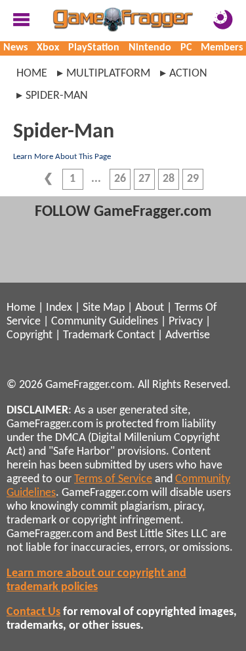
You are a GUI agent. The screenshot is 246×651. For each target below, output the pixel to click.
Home (31, 73)
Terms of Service (113, 479)
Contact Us (33, 612)
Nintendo (150, 48)
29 (193, 179)
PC (186, 48)
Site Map (104, 307)
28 (168, 179)
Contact (136, 335)
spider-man (57, 96)
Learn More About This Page (62, 156)
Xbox (48, 48)
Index (59, 307)
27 (144, 179)
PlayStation (93, 48)
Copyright (29, 335)
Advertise (187, 335)
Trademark (88, 335)
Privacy (186, 321)
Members (222, 48)
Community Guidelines (104, 321)
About (149, 307)
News (15, 48)
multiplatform (108, 73)
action (188, 73)
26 (120, 179)
